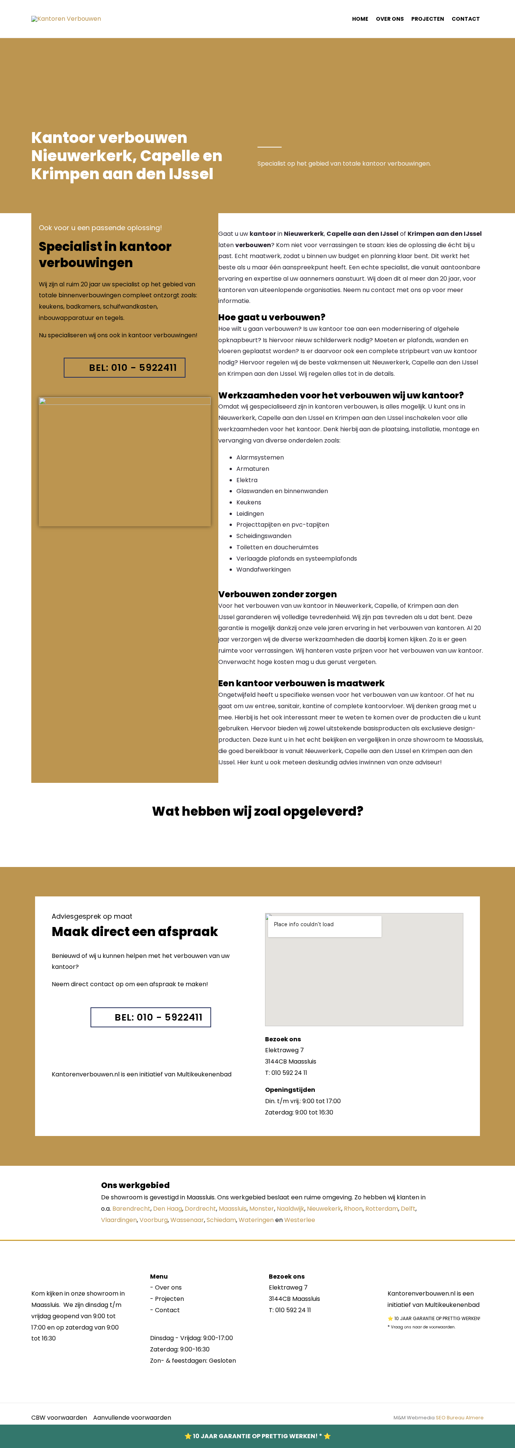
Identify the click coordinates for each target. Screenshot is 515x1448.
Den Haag (167, 1208)
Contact (466, 19)
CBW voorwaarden (59, 1417)
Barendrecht (131, 1208)
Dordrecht (200, 1208)
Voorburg (153, 1220)
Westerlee (299, 1220)
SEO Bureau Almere (460, 1417)
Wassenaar (187, 1220)
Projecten (427, 19)
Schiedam (221, 1220)
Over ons (390, 19)
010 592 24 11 (293, 1310)
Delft (408, 1208)
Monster (261, 1208)
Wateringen (256, 1220)
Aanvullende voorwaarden (132, 1417)
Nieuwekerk (324, 1208)
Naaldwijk (290, 1208)
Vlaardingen (119, 1220)
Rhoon (353, 1208)
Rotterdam (381, 1208)
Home (360, 19)
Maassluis (233, 1208)
